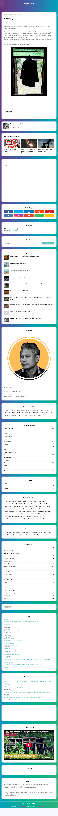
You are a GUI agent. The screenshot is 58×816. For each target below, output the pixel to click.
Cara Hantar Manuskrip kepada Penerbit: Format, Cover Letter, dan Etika (22, 664)
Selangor (29, 468)
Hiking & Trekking (29, 428)
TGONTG (20, 415)
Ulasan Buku (29, 534)
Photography (30, 513)
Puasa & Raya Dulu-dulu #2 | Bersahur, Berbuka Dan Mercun (28, 151)
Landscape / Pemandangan (11, 508)
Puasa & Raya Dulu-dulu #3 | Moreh (11, 150)
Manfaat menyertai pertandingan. (13, 631)
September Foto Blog (37, 516)
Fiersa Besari (34, 532)
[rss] (49, 215)
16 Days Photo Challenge (10, 501)
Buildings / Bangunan (24, 503)
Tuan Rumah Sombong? (10, 650)
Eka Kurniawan (25, 532)
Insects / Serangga (40, 506)
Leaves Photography (24, 508)
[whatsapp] (39, 215)
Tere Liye (22, 534)
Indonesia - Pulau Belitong (29, 486)
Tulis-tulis (29, 598)
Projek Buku (7, 534)
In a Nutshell (7, 648)
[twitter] (19, 211)
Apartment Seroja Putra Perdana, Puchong (21, 311)
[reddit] (39, 211)
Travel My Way (7, 624)
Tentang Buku (15, 534)
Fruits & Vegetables (29, 506)
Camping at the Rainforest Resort (13, 640)
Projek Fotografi (38, 513)
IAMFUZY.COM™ (8, 658)
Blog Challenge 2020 (29, 550)
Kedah (29, 433)
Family (27, 410)
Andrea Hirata (8, 532)
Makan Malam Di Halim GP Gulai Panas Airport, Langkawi (24, 291)
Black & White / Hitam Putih (11, 503)
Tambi (25, 415)
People (6, 513)
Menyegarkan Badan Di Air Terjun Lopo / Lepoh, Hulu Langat (26, 318)
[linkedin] (29, 211)
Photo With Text (22, 513)
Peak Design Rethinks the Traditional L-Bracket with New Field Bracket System (24, 697)
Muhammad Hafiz (16, 412)
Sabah (29, 463)
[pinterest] (49, 211)
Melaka (29, 444)
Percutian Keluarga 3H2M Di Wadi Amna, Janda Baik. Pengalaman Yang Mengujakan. (31, 304)
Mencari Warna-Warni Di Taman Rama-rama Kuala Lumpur (25, 256)
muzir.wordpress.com (9, 634)
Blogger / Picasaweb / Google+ (29, 553)
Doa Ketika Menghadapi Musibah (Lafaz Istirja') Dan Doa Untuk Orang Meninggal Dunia (31, 298)
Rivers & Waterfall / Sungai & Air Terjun (13, 516)
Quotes (29, 585)
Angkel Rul (7, 22)
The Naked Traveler (9, 643)
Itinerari (29, 488)
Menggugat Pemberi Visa (10, 645)
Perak (29, 455)
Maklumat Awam (29, 574)
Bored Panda (7, 680)
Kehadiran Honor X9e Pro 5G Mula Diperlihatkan (16, 688)
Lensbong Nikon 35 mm (36, 508)
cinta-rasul (7, 629)
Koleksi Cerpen (47, 532)
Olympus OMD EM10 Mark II (44, 511)
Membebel (29, 577)
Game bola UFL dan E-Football (12, 654)
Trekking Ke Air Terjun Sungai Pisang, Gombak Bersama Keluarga (27, 277)
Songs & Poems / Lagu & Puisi (29, 593)
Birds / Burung (41, 501)
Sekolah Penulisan (8, 662)
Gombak (42, 410)
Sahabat (7, 415)
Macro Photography (9, 511)
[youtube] (29, 215)
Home (5, 14)
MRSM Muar (7, 412)
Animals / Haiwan (22, 501)
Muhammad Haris (26, 412)
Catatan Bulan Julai (29, 556)
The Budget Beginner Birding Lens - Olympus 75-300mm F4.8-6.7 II (21, 621)
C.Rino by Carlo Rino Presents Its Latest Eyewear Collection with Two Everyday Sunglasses (27, 659)
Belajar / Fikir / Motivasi (29, 548)
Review (29, 587)
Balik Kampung (20, 410)
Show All (6, 667)
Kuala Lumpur (29, 441)
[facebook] (8, 211)
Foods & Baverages (18, 506)
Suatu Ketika (14, 415)
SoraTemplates (22, 806)
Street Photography (9, 518)
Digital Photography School (11, 696)
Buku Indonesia (16, 532)
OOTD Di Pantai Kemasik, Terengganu (20, 270)
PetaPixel (6, 691)
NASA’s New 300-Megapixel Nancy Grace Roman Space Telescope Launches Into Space (27, 692)
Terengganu (29, 471)
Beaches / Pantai (32, 501)
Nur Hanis (42, 412)
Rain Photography (48, 513)
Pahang (29, 449)
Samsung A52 (27, 516)
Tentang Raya (11, 14)
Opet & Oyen (49, 412)
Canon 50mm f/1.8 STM (42, 503)
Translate (15, 230)
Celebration (29, 564)
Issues (29, 569)
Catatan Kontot (29, 561)
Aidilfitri (13, 410)
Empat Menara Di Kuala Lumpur (18, 263)
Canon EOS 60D (8, 506)
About (28, 803)
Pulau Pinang (29, 457)
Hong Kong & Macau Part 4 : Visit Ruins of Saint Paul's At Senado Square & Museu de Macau (28, 626)
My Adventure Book (9, 639)
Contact (34, 803)
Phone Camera (13, 513)
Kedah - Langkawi (29, 436)
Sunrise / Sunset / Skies (20, 518)
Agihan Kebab (7, 635)
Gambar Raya (34, 410)
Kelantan (29, 439)
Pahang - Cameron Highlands (29, 452)
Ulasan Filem (37, 534)
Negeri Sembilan (29, 447)
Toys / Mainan (31, 518)
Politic (29, 582)
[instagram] (19, 215)
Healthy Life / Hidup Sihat (29, 566)
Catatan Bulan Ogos (29, 558)
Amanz (5, 686)
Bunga (33, 503)
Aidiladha (7, 410)
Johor (29, 431)
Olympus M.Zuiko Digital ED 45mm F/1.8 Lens (26, 511)
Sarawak (29, 465)
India (29, 483)
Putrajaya (29, 460)
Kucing (48, 506)
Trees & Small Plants (41, 518)
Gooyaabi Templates (40, 806)
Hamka (40, 532)
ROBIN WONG (7, 619)
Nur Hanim (35, 412)
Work (39, 415)
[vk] (8, 215)
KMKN (47, 410)
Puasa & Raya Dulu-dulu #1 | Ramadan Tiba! (45, 150)
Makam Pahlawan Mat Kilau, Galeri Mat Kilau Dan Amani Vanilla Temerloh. (29, 284)
